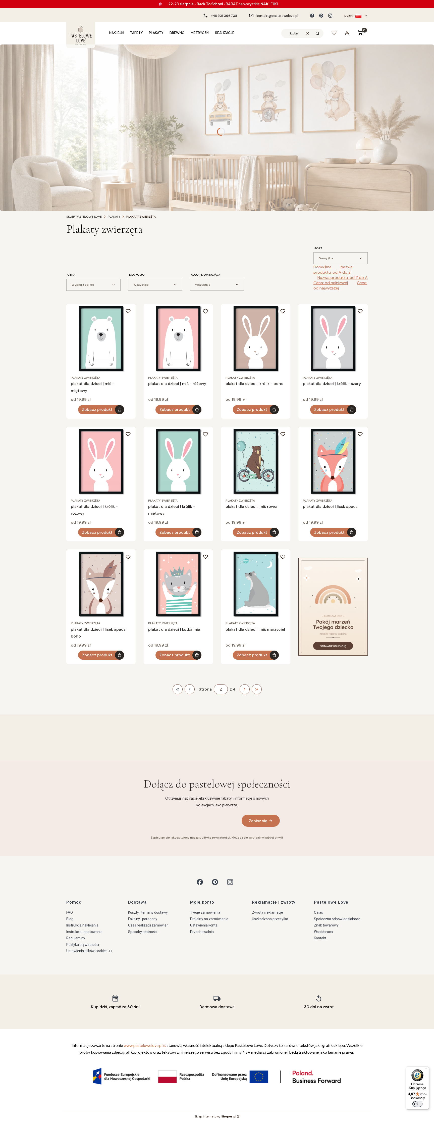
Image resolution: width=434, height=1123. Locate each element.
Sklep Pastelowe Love (84, 217)
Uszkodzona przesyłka (270, 919)
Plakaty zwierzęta (85, 378)
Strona (205, 689)
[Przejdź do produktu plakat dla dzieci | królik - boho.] (255, 338)
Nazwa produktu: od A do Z (333, 269)
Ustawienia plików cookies (87, 951)
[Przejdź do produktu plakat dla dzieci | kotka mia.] (178, 584)
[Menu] (426, 1069)
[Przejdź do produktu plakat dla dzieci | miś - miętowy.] (101, 338)
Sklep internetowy (215, 1116)
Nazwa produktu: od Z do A (342, 277)
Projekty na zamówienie (209, 919)
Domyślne (322, 267)
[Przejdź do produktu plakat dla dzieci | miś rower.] (255, 461)
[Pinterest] (321, 16)
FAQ (69, 912)
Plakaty (114, 217)
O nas (318, 912)
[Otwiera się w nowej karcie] (199, 882)
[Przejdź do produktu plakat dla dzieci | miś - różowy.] (178, 338)
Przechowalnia (202, 932)
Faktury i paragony (142, 919)
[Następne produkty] (245, 689)
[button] (317, 33)
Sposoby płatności (142, 932)
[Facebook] (312, 16)
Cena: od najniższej (330, 282)
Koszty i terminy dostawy (148, 912)
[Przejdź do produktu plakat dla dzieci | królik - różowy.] (101, 461)
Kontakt (320, 938)
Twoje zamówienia (205, 912)
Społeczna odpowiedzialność (337, 919)
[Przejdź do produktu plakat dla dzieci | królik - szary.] (333, 338)
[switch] (417, 1104)
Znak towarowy (326, 925)
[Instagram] (330, 16)
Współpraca (323, 932)
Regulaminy (75, 938)
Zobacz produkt (97, 409)
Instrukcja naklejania (82, 925)
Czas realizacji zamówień (148, 925)
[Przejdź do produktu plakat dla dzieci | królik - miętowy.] (178, 461)
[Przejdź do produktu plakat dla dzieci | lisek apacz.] (333, 461)
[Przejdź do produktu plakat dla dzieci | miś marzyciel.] (255, 584)
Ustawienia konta (204, 925)
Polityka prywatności (82, 945)
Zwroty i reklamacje (267, 912)
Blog (69, 919)
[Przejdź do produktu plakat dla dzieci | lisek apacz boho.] (101, 584)
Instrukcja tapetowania (84, 932)
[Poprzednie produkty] (190, 689)
